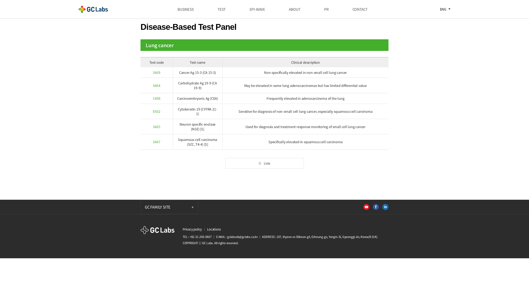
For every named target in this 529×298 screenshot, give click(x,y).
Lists (267, 163)
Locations (214, 229)
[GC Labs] (93, 9)
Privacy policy (192, 229)
